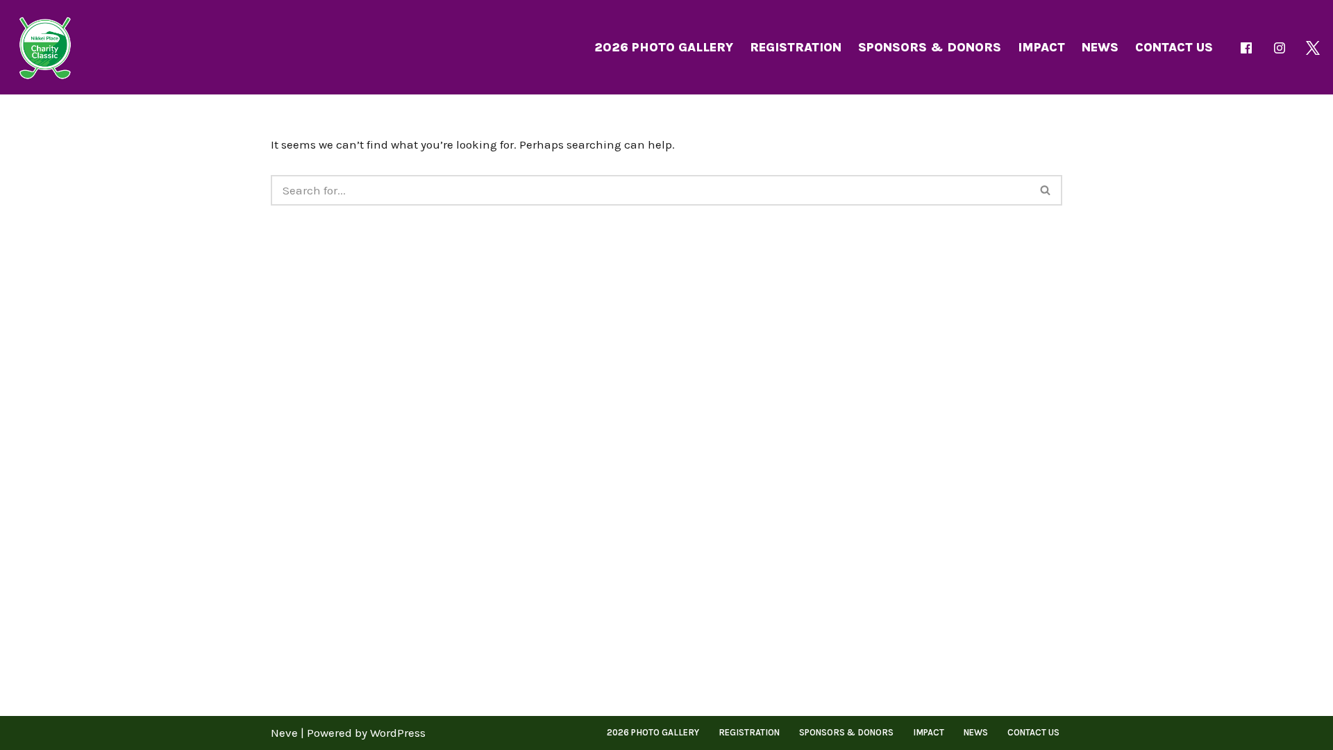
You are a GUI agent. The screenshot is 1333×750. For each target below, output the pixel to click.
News (1100, 47)
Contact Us (1174, 47)
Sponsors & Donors (929, 47)
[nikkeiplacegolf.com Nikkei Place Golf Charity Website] (45, 47)
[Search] (1046, 190)
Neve (284, 733)
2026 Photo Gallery (663, 47)
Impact (1041, 47)
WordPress (398, 733)
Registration (795, 47)
